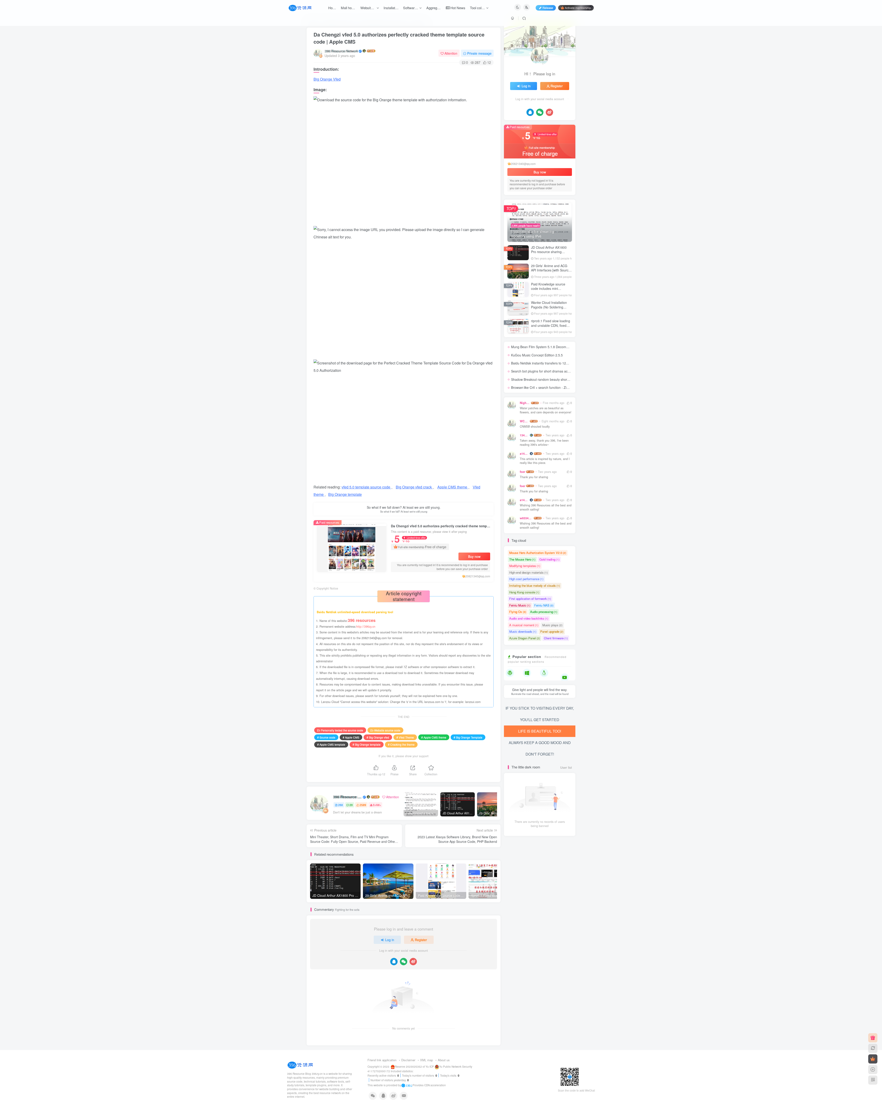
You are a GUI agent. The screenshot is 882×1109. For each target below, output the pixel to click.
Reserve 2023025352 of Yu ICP (414, 1066)
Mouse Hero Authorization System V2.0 (537, 552)
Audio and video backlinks (528, 618)
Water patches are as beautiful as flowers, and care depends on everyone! (545, 410)
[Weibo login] (413, 961)
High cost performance (526, 579)
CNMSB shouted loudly (535, 427)
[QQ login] (394, 961)
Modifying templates (524, 566)
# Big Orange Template (468, 737)
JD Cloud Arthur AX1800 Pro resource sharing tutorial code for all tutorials (550, 252)
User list (566, 767)
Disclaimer (408, 1060)
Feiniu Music (519, 605)
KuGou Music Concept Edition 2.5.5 (537, 355)
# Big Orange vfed (378, 737)
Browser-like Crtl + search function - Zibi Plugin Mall (548, 387)
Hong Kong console (524, 592)
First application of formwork (530, 598)
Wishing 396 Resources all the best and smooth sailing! (545, 507)
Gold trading (549, 559)
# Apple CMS (351, 737)
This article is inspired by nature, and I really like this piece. (545, 461)
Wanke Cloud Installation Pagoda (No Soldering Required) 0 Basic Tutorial (550, 307)
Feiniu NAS (544, 605)
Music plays (552, 625)
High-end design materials (528, 572)
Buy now (474, 556)
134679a (524, 435)
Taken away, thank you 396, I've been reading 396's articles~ (544, 443)
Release (548, 8)
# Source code (326, 737)
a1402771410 (524, 454)
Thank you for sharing (534, 477)
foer (522, 472)
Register (421, 939)
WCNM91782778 (524, 421)
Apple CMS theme (452, 487)
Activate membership (578, 8)
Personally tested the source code (342, 730)
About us (444, 1060)
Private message (479, 53)
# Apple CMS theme (433, 737)
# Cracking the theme (401, 744)
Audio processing (543, 612)
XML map (426, 1060)
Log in (389, 939)
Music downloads (522, 631)
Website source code (387, 730)
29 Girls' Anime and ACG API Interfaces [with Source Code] (550, 270)
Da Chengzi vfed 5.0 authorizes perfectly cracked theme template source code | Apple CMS (399, 38)
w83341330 (526, 518)
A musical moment (523, 625)
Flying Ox (517, 612)
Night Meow (525, 403)
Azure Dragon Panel (524, 638)
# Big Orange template (367, 744)
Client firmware (556, 638)
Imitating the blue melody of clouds (534, 585)
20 (351, 805)
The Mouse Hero (522, 559)
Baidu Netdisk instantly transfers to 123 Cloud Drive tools (552, 363)
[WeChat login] (403, 961)
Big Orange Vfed (327, 79)
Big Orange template (345, 494)
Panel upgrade (551, 631)
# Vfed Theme (405, 737)
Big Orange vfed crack (414, 487)
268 (340, 805)
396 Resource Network (341, 51)
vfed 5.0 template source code (366, 487)
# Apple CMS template (331, 744)
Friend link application (382, 1060)
